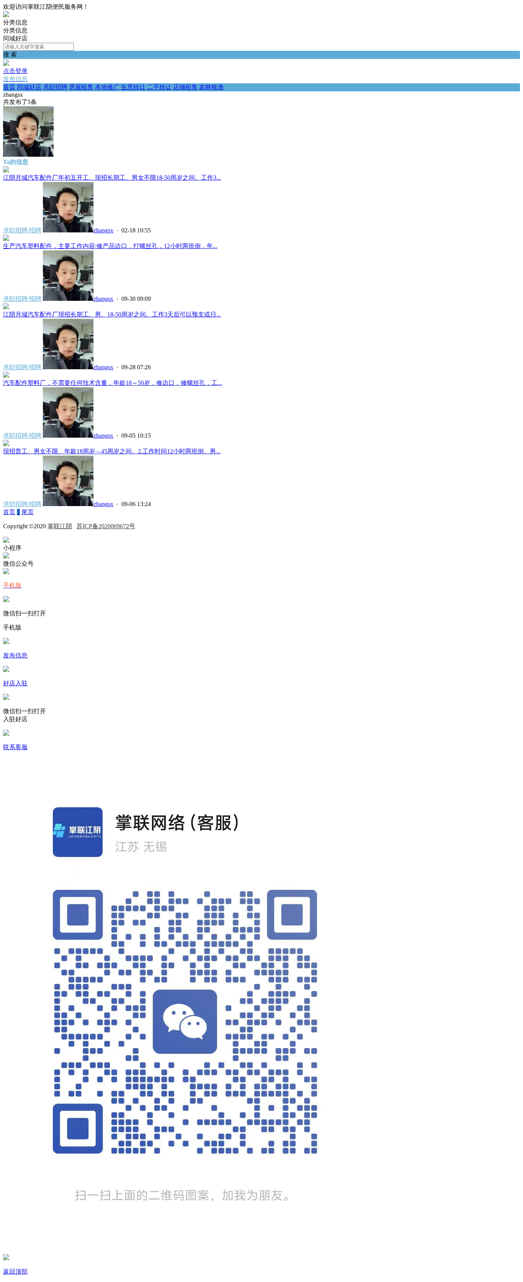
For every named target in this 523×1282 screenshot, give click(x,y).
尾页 (27, 512)
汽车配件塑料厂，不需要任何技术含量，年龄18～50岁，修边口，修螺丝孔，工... (112, 383)
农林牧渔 (211, 87)
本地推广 (107, 87)
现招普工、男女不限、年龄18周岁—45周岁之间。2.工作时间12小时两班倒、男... (112, 451)
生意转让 (133, 87)
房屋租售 (81, 87)
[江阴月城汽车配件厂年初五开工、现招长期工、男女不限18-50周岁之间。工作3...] (6, 170)
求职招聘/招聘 (22, 230)
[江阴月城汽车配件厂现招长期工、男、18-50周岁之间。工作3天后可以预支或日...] (6, 307)
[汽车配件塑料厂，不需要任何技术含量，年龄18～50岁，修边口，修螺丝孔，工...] (6, 375)
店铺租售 (185, 87)
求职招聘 (55, 87)
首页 (9, 87)
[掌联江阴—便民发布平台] (6, 15)
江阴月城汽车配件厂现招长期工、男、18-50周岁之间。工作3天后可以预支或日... (112, 314)
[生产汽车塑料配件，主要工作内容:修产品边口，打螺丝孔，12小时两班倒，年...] (6, 238)
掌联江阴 (59, 526)
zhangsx (103, 230)
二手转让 (159, 87)
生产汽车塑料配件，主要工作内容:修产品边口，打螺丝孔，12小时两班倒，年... (110, 246)
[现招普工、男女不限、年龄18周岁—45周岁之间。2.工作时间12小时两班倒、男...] (6, 444)
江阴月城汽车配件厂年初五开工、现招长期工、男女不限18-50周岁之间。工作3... (112, 177)
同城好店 (29, 87)
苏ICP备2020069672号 (106, 526)
